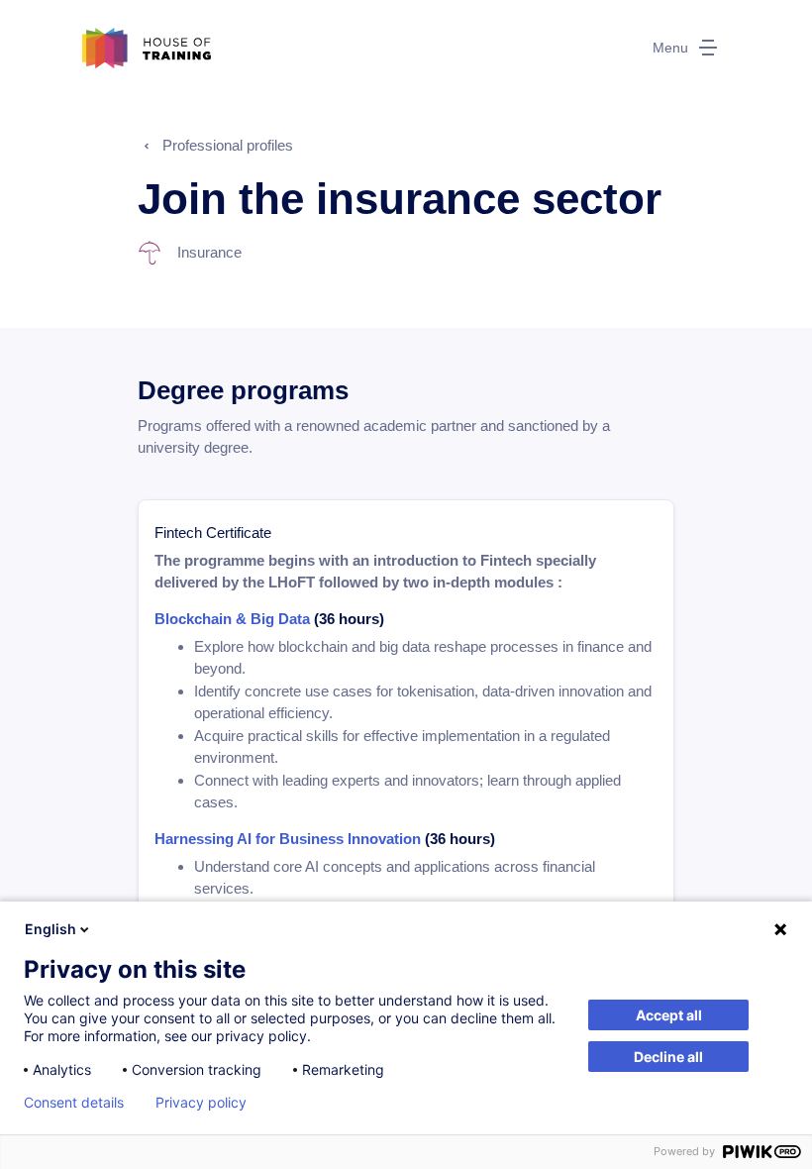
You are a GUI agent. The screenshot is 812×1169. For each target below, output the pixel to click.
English (50, 928)
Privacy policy (201, 1103)
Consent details (74, 1103)
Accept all (669, 1015)
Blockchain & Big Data (232, 618)
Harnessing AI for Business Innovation (289, 838)
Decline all (668, 1056)
